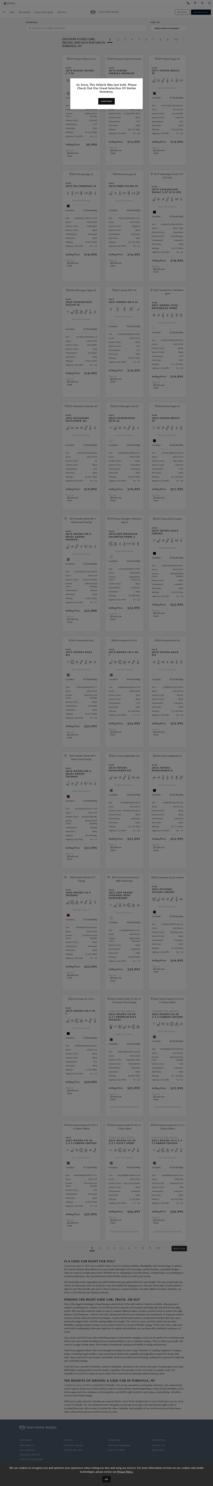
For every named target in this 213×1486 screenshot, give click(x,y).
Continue (106, 101)
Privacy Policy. (125, 1471)
